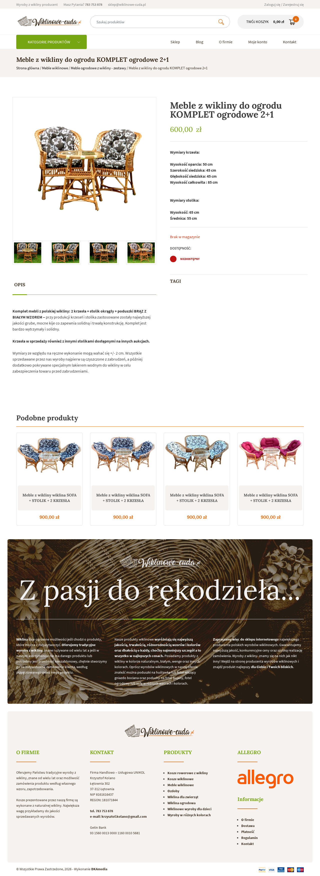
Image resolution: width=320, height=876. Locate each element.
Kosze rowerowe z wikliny (188, 773)
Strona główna (27, 68)
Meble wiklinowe (55, 68)
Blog (199, 41)
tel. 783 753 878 (101, 811)
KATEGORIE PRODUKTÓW (49, 41)
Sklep (175, 41)
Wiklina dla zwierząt (183, 797)
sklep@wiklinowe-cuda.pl (127, 4)
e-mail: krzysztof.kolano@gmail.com (118, 816)
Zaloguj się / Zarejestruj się (284, 4)
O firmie (225, 41)
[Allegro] (266, 779)
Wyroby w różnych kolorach (189, 815)
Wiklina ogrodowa (182, 803)
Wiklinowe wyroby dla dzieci (190, 809)
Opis (19, 284)
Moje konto (257, 41)
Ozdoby (173, 791)
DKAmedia (99, 869)
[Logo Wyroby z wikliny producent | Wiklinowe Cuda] (49, 21)
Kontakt (289, 41)
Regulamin (249, 837)
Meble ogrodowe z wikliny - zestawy (98, 68)
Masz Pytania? (83, 4)
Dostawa (247, 825)
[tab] (19, 285)
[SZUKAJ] (221, 22)
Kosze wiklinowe (181, 779)
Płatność (247, 831)
